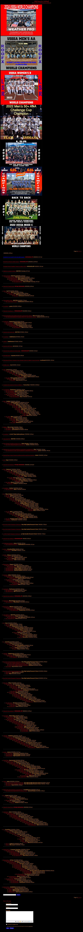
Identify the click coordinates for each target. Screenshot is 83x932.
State (4, 401)
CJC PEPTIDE (9, 754)
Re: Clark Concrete (10, 277)
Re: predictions (9, 813)
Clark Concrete (6, 275)
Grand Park (5, 760)
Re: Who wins (9, 684)
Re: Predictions (9, 602)
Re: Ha (7, 796)
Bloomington (6, 564)
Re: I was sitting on (10, 616)
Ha (3, 795)
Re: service (8, 550)
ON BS (4, 555)
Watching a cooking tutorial (9, 271)
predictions (5, 812)
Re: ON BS (8, 556)
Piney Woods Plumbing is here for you (12, 443)
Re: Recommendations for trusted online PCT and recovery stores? (21, 316)
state (4, 369)
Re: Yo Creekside (10, 390)
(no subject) (5, 306)
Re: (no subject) (9, 489)
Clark (4, 291)
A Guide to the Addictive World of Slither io (13, 384)
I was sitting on (6, 614)
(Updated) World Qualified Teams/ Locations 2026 (14, 266)
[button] (15, 921)
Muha (7, 673)
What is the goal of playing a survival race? (13, 789)
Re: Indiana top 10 (10, 850)
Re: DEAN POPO (10, 888)
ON (4, 494)
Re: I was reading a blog (11, 301)
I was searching (6, 438)
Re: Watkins (8, 428)
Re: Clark (8, 292)
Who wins (5, 682)
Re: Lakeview (9, 654)
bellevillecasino (6, 355)
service (4, 549)
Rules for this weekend (8, 538)
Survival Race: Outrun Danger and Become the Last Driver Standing (18, 455)
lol (3, 641)
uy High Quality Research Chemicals (11, 533)
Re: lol (7, 643)
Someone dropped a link (8, 332)
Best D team (6, 606)
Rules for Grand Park (8, 807)
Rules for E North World (8, 286)
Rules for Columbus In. (8, 311)
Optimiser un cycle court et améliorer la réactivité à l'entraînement (18, 449)
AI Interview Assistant (8, 543)
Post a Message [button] (36, 2)
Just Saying (6, 589)
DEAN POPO (6, 887)
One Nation (5, 715)
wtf (3, 623)
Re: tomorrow (9, 576)
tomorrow (5, 575)
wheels (4, 752)
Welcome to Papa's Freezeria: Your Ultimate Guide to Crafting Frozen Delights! (21, 360)
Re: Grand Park (9, 761)
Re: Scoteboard (9, 322)
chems (4, 781)
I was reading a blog (7, 300)
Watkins (5, 427)
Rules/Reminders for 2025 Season (11, 261)
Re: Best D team (9, 607)
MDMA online (6, 365)
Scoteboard (5, 321)
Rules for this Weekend (8, 464)
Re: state (8, 370)
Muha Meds (8, 666)
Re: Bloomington (9, 565)
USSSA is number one (12, 924)
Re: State (8, 402)
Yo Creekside (6, 389)
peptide (10, 889)
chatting (5, 341)
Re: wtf (7, 624)
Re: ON (7, 495)
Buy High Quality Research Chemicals (12, 524)
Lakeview (5, 653)
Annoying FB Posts (7, 346)
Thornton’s (8, 519)
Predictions (5, 600)
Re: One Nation (9, 716)
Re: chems (8, 785)
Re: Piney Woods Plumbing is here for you (15, 444)
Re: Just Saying (9, 590)
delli (4, 460)
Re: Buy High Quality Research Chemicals (15, 663)
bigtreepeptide (9, 755)
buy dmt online (9, 753)
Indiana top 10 (6, 849)
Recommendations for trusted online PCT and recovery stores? (17, 315)
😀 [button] (20, 921)
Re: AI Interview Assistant (11, 544)
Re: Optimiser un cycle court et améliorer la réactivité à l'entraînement (21, 450)
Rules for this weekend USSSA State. (11, 350)
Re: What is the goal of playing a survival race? (16, 790)
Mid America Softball (45, 2)
